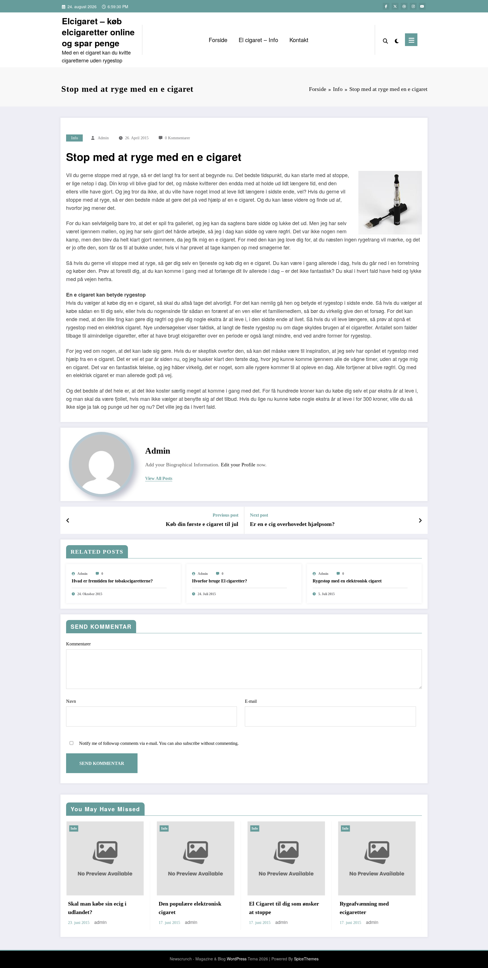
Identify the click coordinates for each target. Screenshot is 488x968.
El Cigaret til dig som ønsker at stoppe (204, 907)
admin (103, 138)
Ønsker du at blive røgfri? (383, 903)
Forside (218, 40)
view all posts (158, 478)
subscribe (191, 743)
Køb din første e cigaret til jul (202, 524)
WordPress (237, 959)
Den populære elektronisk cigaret (110, 907)
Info (74, 138)
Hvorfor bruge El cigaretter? (219, 580)
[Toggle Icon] (411, 39)
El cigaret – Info (258, 40)
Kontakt (298, 40)
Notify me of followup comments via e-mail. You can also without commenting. (158, 743)
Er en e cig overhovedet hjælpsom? (292, 524)
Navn (71, 701)
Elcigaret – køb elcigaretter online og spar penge (98, 32)
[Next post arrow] (420, 520)
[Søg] (385, 39)
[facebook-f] (386, 6)
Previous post (225, 515)
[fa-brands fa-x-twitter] (395, 6)
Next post (259, 515)
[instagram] (413, 6)
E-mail (251, 701)
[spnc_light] (396, 39)
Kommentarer (78, 643)
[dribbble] (404, 6)
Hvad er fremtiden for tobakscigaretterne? (112, 580)
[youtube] (422, 6)
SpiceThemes (306, 959)
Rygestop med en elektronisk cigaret (347, 580)
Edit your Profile (238, 464)
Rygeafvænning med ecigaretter (284, 907)
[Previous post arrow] (68, 520)
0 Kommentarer (177, 138)
